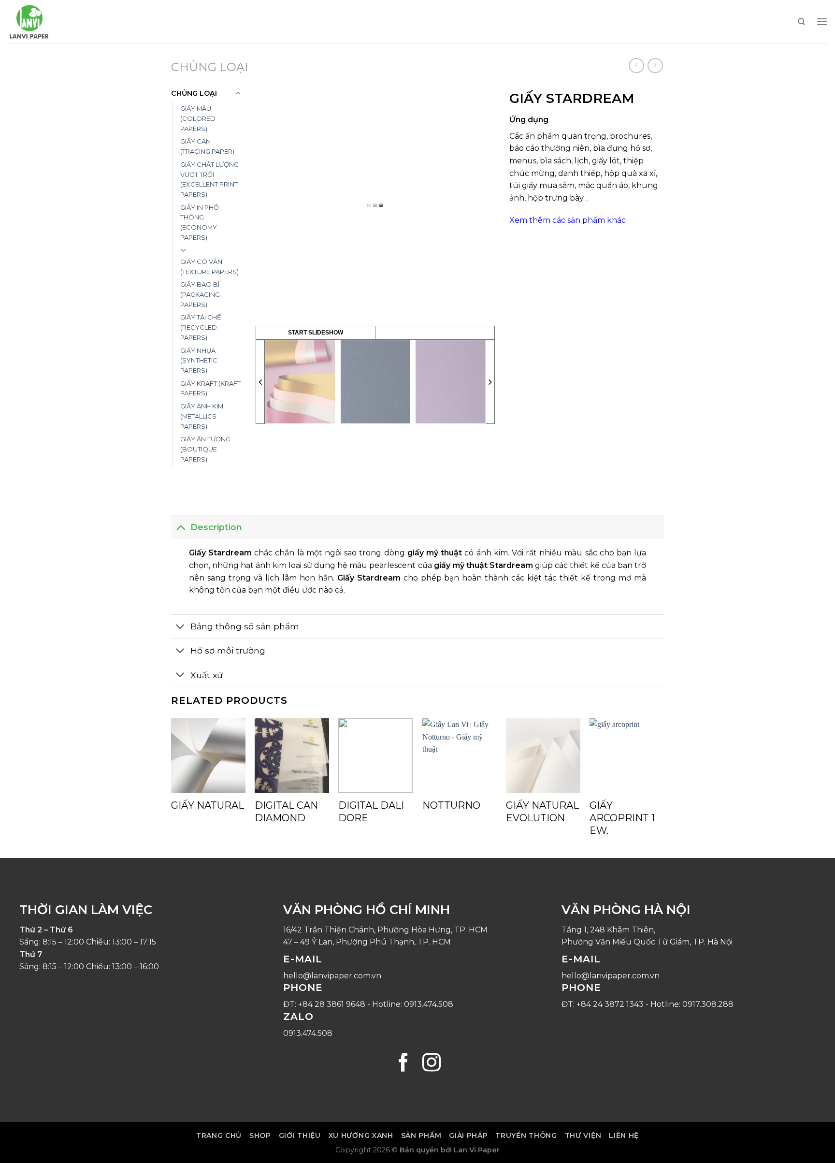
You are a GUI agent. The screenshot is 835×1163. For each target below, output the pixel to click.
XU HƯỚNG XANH (361, 1135)
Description (216, 527)
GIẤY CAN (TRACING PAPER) (207, 146)
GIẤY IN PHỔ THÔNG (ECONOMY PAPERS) (199, 222)
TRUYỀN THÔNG (526, 1135)
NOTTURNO (451, 805)
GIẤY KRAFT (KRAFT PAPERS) (210, 388)
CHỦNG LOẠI (209, 67)
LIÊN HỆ (624, 1135)
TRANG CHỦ (219, 1135)
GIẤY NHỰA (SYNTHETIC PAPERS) (198, 360)
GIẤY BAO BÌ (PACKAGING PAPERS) (200, 294)
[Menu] (822, 21)
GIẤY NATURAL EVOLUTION (542, 812)
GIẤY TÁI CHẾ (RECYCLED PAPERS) (200, 327)
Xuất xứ (206, 675)
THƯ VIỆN (583, 1135)
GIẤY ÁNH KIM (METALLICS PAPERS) (201, 416)
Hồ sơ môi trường (227, 650)
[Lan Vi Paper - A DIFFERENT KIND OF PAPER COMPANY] (55, 22)
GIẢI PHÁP (468, 1135)
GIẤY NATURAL (207, 805)
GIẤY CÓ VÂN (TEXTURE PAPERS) (209, 267)
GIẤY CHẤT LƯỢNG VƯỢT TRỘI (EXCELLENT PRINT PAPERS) (209, 179)
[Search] (801, 22)
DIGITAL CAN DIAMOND (286, 812)
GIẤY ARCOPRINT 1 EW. (622, 818)
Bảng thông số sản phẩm (244, 626)
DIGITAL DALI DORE (371, 812)
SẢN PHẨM (421, 1135)
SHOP (260, 1135)
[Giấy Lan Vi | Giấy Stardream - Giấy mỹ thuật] (300, 382)
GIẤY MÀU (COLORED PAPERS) (198, 118)
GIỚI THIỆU (300, 1135)
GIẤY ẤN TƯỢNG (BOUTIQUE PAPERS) (205, 449)
